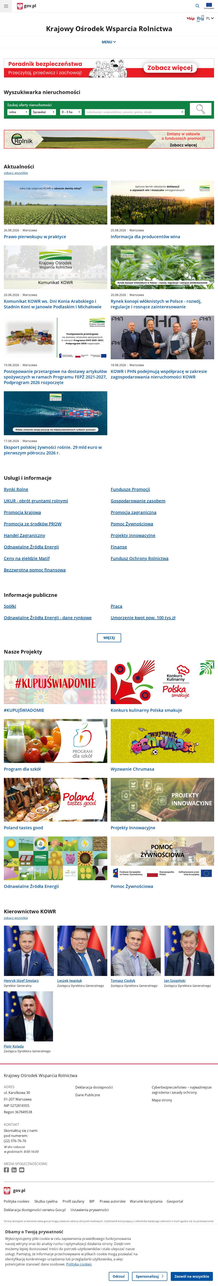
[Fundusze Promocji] (109, 139)
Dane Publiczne (87, 1095)
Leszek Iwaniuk (69, 980)
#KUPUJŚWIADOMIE (24, 710)
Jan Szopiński (174, 980)
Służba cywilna (45, 1201)
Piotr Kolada (14, 1046)
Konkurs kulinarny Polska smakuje (146, 710)
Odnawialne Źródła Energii (31, 886)
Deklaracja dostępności (94, 1087)
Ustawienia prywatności (90, 1210)
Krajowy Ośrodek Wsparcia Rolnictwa (109, 28)
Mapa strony (162, 1100)
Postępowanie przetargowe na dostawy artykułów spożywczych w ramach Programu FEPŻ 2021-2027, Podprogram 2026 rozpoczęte (55, 377)
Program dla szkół (22, 769)
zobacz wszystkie (16, 173)
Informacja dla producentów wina (145, 236)
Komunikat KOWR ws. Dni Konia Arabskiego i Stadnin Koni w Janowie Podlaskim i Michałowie (53, 304)
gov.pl (19, 1191)
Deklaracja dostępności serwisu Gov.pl (35, 1210)
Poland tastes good (23, 828)
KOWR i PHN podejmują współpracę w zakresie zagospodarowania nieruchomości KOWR (159, 374)
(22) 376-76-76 (15, 1140)
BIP (92, 1201)
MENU (107, 42)
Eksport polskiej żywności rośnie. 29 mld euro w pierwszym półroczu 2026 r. (53, 450)
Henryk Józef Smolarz (21, 980)
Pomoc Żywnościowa (132, 886)
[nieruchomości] (109, 68)
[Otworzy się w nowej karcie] (7, 1170)
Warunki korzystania (146, 1201)
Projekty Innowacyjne (133, 828)
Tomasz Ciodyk (123, 980)
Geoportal (175, 1201)
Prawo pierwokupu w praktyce (35, 236)
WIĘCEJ (109, 637)
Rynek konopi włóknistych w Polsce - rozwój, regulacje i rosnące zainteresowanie (156, 304)
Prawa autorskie (113, 1201)
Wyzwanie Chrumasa (132, 769)
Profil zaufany (73, 1201)
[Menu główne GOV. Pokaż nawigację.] (6, 6)
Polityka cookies (16, 1201)
